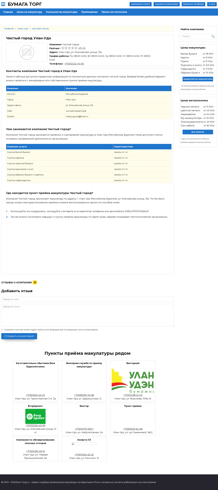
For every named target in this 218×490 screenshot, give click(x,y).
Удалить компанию (166, 4)
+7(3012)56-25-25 (84, 454)
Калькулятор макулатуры (61, 12)
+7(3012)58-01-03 (132, 395)
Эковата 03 (84, 439)
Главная (8, 12)
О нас (212, 4)
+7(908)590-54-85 (84, 395)
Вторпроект (35, 406)
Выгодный (132, 363)
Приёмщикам (89, 12)
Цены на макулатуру (29, 12)
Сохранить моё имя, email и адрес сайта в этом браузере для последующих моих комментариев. (51, 330)
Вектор (84, 406)
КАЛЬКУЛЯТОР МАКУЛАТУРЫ (197, 79)
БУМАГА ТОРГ (25, 4)
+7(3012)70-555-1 (84, 429)
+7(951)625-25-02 (35, 395)
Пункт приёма (133, 406)
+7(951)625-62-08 (132, 429)
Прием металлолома (114, 12)
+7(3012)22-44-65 (74, 63)
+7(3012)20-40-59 (35, 425)
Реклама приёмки (193, 4)
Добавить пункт (140, 4)
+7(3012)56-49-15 (35, 451)
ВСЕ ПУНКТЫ (198, 132)
